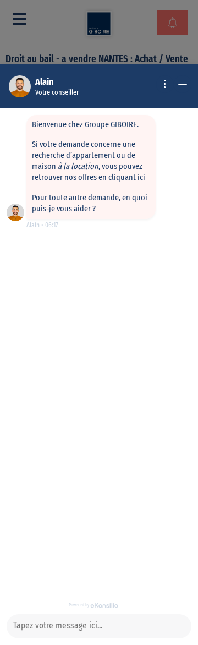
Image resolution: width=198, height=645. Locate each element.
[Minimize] (182, 84)
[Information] (165, 84)
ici (141, 177)
